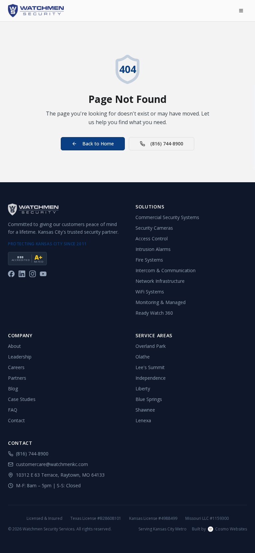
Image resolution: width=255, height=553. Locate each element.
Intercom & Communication (165, 270)
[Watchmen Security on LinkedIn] (22, 274)
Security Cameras (154, 228)
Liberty (142, 388)
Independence (150, 378)
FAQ (12, 410)
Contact (16, 420)
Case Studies (22, 399)
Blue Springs (148, 399)
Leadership (20, 357)
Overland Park (150, 346)
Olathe (142, 357)
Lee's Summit (150, 367)
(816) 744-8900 (166, 143)
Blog (13, 388)
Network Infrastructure (160, 281)
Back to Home (98, 143)
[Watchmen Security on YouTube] (43, 274)
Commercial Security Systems (167, 217)
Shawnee (145, 410)
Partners (17, 378)
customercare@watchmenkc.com (52, 464)
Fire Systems (149, 260)
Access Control (151, 238)
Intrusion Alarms (153, 249)
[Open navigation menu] (241, 11)
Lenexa (143, 420)
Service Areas (153, 335)
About (14, 346)
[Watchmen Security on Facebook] (11, 274)
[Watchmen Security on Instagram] (32, 274)
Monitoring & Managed (160, 302)
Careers (16, 367)
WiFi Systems (149, 291)
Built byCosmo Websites (219, 529)
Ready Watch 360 (154, 313)
